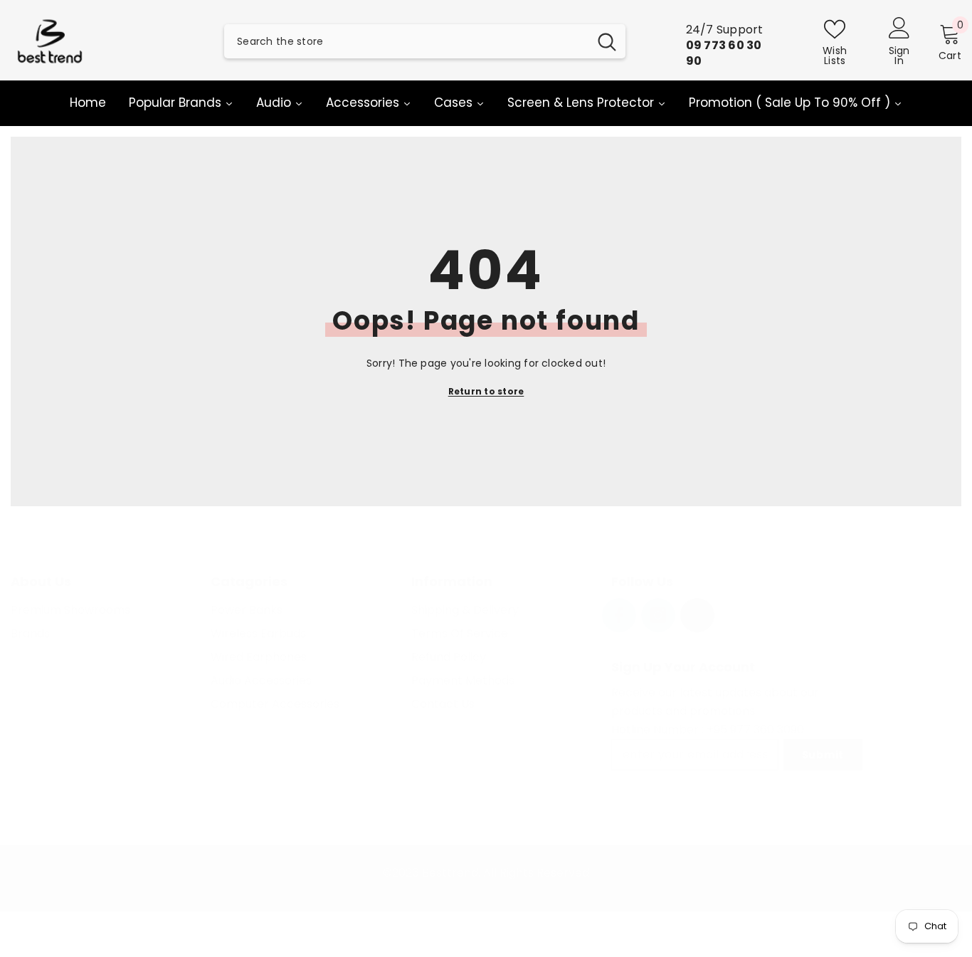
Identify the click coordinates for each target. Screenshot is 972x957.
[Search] (424, 41)
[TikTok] (697, 615)
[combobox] (406, 41)
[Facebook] (619, 615)
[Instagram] (658, 615)
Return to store (486, 391)
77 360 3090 (770, 729)
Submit (823, 755)
